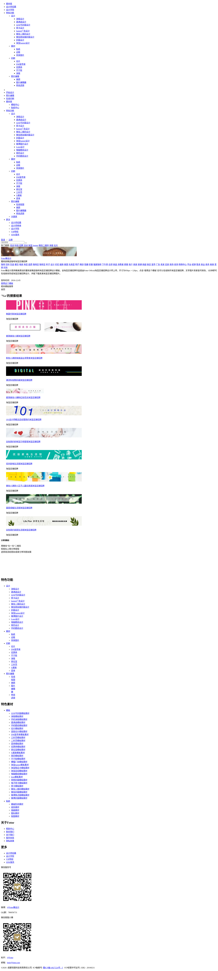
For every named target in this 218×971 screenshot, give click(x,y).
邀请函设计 (21, 22)
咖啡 (3, 264)
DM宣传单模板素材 (20, 734)
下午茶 (105, 264)
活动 (26, 245)
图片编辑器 (21, 82)
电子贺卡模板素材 (19, 783)
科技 (17, 245)
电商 (21, 264)
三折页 (19, 192)
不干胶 (19, 70)
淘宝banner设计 (23, 43)
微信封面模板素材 (19, 792)
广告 (158, 264)
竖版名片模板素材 (19, 731)
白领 (110, 264)
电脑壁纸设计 (22, 150)
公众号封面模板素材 (20, 713)
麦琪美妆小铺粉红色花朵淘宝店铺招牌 (23, 397)
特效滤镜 (20, 85)
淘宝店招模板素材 (19, 771)
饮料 (8, 264)
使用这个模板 (7, 283)
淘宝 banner (33, 245)
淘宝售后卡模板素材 (20, 768)
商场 (172, 264)
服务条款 (10, 838)
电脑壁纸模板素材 (19, 774)
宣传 (153, 264)
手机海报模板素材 (19, 719)
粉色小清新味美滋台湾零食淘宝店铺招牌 (24, 358)
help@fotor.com (13, 963)
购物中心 (183, 264)
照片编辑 (15, 76)
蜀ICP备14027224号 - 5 (53, 968)
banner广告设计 (23, 31)
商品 (115, 264)
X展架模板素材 (18, 753)
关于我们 (10, 835)
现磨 (86, 264)
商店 (149, 264)
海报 (18, 73)
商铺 (140, 264)
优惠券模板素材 (18, 747)
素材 (13, 46)
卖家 (162, 264)
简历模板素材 (17, 756)
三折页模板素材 (18, 737)
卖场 (176, 264)
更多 (8, 220)
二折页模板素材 (18, 741)
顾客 (126, 264)
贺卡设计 (20, 28)
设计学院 (10, 10)
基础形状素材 (17, 804)
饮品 (12, 264)
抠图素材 (15, 816)
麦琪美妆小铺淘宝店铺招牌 (18, 336)
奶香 (91, 264)
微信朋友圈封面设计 (25, 37)
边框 (18, 52)
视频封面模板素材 (19, 780)
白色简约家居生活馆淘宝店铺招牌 (21, 530)
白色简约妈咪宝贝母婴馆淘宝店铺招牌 (23, 442)
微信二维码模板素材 (20, 789)
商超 (144, 264)
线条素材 (15, 807)
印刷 (13, 58)
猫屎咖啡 (97, 264)
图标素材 (15, 813)
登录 (3, 240)
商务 (207, 264)
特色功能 (10, 13)
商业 (203, 264)
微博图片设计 (22, 144)
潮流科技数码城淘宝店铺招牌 (19, 380)
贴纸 (18, 49)
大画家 (14, 216)
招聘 (21, 245)
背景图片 (20, 55)
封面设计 (20, 40)
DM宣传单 (20, 64)
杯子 (48, 264)
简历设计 (20, 153)
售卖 (198, 264)
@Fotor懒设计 (13, 907)
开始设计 (10, 92)
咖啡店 (36, 264)
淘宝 (26, 264)
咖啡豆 (42, 264)
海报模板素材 (17, 716)
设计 (13, 16)
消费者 (121, 264)
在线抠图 (20, 204)
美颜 (18, 79)
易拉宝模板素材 (18, 750)
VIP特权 (14, 232)
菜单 (18, 198)
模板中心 (15, 105)
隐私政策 (10, 841)
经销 (194, 264)
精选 (82, 264)
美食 (212, 264)
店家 (167, 264)
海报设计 (20, 19)
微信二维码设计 (23, 34)
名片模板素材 (17, 728)
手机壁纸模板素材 (19, 725)
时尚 (6, 267)
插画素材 (15, 810)
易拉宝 (19, 189)
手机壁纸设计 (22, 156)
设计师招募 (11, 7)
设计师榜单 (16, 226)
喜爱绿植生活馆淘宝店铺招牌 (19, 508)
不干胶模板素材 (18, 759)
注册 (11, 240)
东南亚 (72, 264)
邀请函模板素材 (18, 722)
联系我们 (10, 832)
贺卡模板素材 (17, 786)
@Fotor (10, 957)
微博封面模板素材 (19, 798)
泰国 (66, 264)
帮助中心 (10, 829)
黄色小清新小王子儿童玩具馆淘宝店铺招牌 (25, 486)
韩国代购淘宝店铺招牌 (16, 314)
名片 (18, 61)
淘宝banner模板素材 (20, 765)
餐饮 (17, 264)
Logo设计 (20, 147)
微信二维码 (44, 245)
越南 (62, 264)
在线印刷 (10, 98)
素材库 (9, 4)
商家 (135, 264)
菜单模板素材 (17, 744)
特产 (77, 264)
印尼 (57, 264)
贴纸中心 (15, 108)
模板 (8, 710)
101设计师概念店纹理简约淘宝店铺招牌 (23, 419)
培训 (12, 245)
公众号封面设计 (23, 25)
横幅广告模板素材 (19, 762)
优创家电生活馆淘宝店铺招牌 (19, 464)
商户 (131, 264)
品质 (30, 264)
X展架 (19, 195)
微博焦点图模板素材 (20, 795)
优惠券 (19, 67)
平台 (189, 264)
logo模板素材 (17, 777)
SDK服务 (15, 235)
